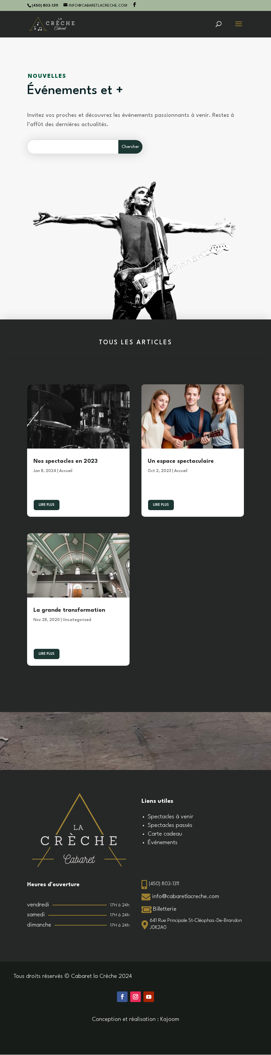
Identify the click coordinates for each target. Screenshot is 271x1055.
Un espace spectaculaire (181, 461)
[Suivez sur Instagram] (135, 996)
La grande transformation (69, 610)
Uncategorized (77, 620)
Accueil (65, 471)
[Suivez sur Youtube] (148, 996)
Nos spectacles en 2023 (65, 461)
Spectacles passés (170, 825)
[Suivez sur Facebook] (122, 996)
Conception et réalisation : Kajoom (135, 1019)
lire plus (47, 504)
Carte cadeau (165, 834)
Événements (162, 842)
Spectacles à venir (170, 817)
